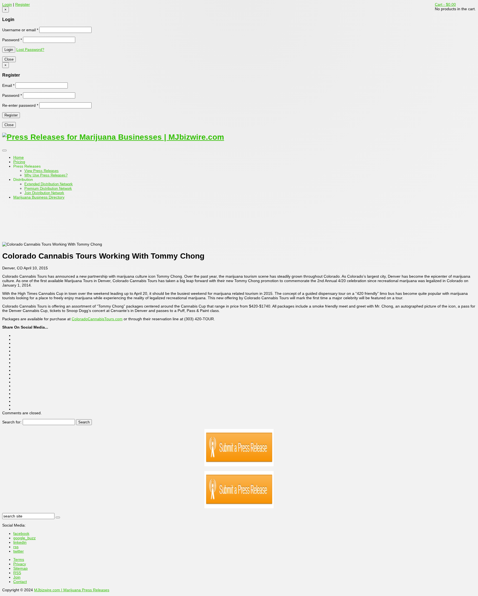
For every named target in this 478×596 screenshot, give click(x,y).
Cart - (445, 4)
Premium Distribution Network (48, 188)
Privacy (19, 564)
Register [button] (22, 4)
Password (12, 40)
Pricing (19, 162)
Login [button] (7, 4)
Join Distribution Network (44, 193)
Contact (20, 581)
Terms (18, 559)
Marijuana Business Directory (38, 197)
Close (9, 59)
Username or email (20, 30)
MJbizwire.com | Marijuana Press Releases (71, 590)
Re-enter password (20, 105)
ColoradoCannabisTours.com (97, 319)
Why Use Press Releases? (45, 175)
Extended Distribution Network (48, 184)
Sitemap (20, 568)
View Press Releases (41, 171)
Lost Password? (30, 49)
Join (16, 577)
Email (8, 85)
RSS (17, 573)
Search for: (12, 422)
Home (18, 157)
